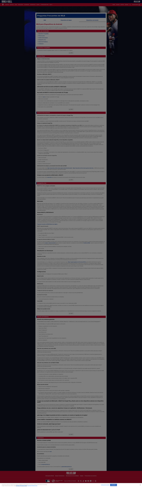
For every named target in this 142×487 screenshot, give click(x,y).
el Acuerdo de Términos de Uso (32, 485)
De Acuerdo (113, 484)
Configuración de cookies (105, 484)
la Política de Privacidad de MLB (21, 485)
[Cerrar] (140, 485)
